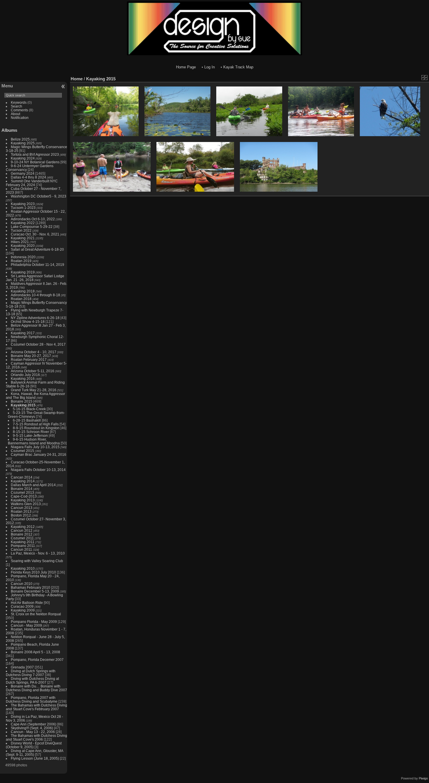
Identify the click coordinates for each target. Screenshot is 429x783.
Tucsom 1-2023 (23, 207)
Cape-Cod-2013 (24, 496)
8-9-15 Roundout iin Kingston (36, 428)
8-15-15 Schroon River (31, 432)
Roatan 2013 (21, 511)
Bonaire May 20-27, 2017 (31, 356)
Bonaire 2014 (21, 489)
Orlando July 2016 (25, 375)
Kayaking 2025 (23, 143)
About (15, 114)
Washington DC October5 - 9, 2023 (38, 196)
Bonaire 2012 (21, 534)
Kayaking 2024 (23, 158)
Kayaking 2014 (23, 481)
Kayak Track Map (238, 67)
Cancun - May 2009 (26, 625)
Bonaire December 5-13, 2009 (35, 591)
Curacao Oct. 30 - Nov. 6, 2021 (35, 234)
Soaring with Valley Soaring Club (37, 561)
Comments (19, 110)
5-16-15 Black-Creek (29, 409)
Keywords (19, 102)
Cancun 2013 (21, 508)
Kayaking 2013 (23, 500)
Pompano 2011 (23, 546)
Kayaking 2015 (23, 405)
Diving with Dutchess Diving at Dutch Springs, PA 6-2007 (32, 680)
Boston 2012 (21, 515)
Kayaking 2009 (23, 610)
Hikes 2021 (20, 242)
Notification (20, 117)
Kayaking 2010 (23, 568)
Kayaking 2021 (23, 238)
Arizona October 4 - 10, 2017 (33, 352)
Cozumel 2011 (22, 538)
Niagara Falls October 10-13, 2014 (38, 470)
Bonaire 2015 (21, 401)
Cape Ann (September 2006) (33, 724)
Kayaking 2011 (22, 542)
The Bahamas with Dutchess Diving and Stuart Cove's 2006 (36, 737)
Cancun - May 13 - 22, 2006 (33, 732)
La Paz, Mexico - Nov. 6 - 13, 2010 (38, 553)
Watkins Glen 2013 (26, 504)
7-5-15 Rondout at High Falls (36, 424)
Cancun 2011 (21, 549)
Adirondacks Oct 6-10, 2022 (33, 219)
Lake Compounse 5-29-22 (32, 226)
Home (77, 78)
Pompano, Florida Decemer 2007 (37, 659)
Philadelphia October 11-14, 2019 (37, 264)
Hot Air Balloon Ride (27, 602)
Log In (209, 67)
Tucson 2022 (21, 230)
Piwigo (423, 778)
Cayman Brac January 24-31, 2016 (38, 454)
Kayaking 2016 (23, 378)
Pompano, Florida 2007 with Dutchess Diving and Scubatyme (31, 699)
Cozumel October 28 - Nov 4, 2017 (38, 344)
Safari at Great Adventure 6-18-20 (37, 249)
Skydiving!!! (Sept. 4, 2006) (32, 728)
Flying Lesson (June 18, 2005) (35, 758)
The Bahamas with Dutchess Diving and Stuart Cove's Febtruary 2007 (36, 707)
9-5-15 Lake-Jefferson (30, 435)
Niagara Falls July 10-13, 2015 (35, 447)
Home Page (186, 67)
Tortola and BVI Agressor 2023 (35, 154)
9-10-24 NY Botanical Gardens (35, 162)
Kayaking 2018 (23, 291)
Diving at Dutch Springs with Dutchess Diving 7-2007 (30, 673)
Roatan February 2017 (29, 359)
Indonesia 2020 (23, 257)
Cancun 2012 (21, 530)
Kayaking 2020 (23, 245)
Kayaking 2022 (23, 223)
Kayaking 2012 (23, 527)
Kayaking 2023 (23, 204)
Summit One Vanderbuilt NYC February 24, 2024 (32, 183)
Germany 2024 (22, 173)
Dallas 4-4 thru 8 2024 (28, 177)
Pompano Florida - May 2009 (34, 621)
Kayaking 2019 (23, 272)
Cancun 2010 (21, 583)
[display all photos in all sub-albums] (424, 77)
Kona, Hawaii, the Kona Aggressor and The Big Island (35, 395)
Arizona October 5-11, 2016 (32, 371)
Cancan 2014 (21, 477)
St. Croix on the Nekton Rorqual (36, 614)
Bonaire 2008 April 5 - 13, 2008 (35, 652)
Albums (9, 130)
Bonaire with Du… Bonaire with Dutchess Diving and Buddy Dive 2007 (36, 688)
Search (16, 106)
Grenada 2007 (22, 667)
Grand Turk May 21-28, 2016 (33, 390)
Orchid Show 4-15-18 (28, 321)
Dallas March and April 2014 (33, 485)
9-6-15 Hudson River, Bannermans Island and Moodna (34, 441)
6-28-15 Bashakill (27, 420)
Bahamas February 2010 (30, 587)
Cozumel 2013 (22, 492)
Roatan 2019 (21, 261)
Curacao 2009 (22, 606)
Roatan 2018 (21, 299)
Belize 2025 (20, 139)
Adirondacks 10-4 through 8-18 (35, 295)
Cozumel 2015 (22, 451)
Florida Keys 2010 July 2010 (33, 572)
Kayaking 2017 (23, 333)
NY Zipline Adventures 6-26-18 (35, 318)
